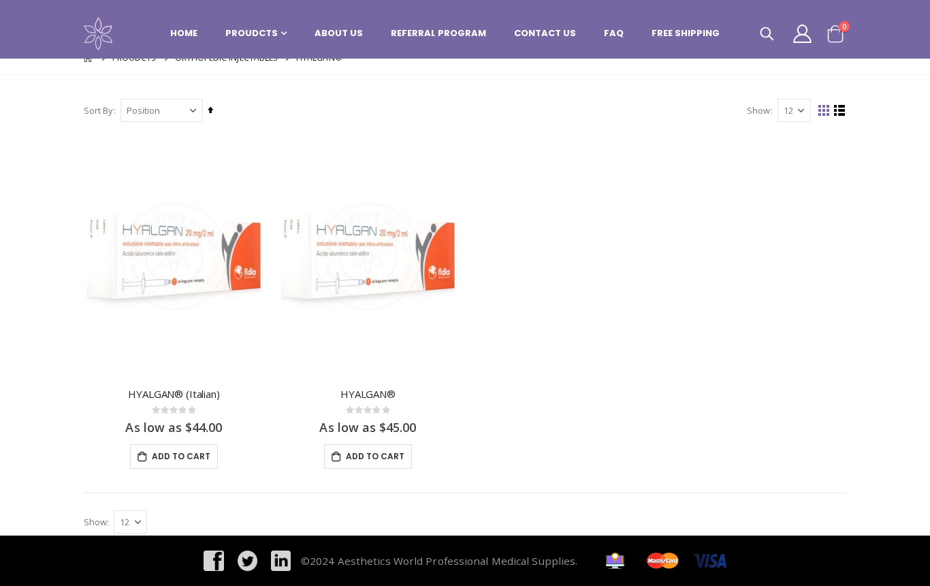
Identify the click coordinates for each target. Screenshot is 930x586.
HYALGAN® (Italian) (173, 394)
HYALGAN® (368, 394)
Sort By (99, 110)
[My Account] (802, 34)
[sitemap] (615, 559)
